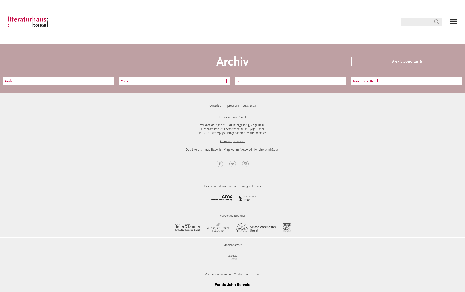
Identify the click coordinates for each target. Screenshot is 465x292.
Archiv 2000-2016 (407, 62)
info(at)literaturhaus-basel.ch (246, 133)
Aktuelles (215, 106)
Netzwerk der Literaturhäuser (260, 150)
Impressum (231, 106)
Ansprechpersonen (232, 141)
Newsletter (249, 106)
